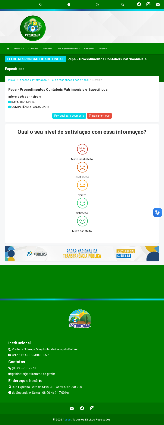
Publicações (88, 49)
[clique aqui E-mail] (72, 408)
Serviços (102, 49)
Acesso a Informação (33, 80)
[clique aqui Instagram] (92, 408)
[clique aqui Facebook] (82, 408)
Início (11, 80)
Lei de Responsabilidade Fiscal (68, 49)
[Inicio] (8, 48)
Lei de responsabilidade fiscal (70, 80)
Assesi (67, 419)
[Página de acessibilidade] (97, 4)
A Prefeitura (18, 49)
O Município (32, 49)
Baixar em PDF (100, 115)
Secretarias (46, 49)
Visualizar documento (70, 115)
